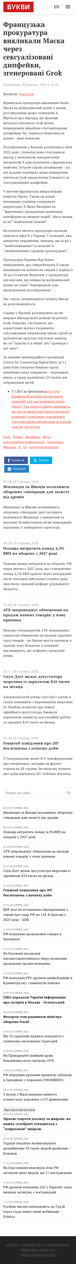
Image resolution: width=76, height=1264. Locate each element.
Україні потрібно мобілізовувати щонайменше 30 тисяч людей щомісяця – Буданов (36, 1148)
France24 (26, 94)
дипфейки (32, 436)
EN (56, 6)
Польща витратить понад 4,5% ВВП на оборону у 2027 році (33, 551)
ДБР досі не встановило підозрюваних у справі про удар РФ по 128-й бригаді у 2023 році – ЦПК (35, 914)
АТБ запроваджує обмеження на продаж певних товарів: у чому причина (35, 614)
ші (25, 447)
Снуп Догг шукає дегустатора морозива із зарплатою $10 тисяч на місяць (36, 681)
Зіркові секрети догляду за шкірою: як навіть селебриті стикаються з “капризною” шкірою (37, 1123)
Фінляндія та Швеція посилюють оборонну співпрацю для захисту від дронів (36, 491)
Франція (9, 447)
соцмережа (54, 442)
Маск (47, 436)
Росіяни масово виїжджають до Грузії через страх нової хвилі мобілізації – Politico (34, 1211)
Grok (6, 436)
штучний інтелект (44, 447)
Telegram (19, 469)
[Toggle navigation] (68, 6)
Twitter (18, 436)
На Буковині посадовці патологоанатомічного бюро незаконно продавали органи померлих (35, 958)
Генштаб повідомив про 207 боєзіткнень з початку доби (31, 746)
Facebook (17, 460)
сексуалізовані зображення (23, 442)
